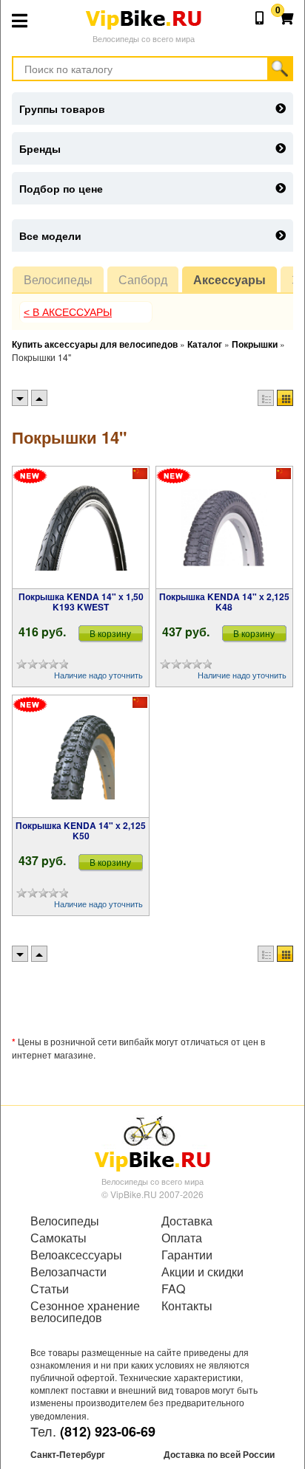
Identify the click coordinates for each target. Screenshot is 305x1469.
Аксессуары (229, 279)
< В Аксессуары (68, 312)
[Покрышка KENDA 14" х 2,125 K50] (81, 756)
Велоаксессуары (76, 1255)
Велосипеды (58, 279)
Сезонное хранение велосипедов (85, 1312)
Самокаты (58, 1238)
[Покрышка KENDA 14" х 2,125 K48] (224, 528)
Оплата (181, 1238)
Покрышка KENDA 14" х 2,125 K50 (81, 830)
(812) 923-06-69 (107, 1431)
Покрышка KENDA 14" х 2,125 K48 (224, 601)
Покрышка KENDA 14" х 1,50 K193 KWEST (81, 601)
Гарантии (186, 1255)
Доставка (186, 1221)
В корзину (110, 633)
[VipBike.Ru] (152, 1142)
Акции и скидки (202, 1272)
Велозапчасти (68, 1272)
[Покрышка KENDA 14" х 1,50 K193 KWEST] (81, 528)
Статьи (49, 1289)
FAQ (173, 1289)
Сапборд (142, 279)
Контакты (186, 1306)
